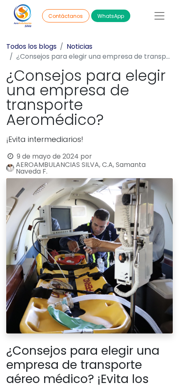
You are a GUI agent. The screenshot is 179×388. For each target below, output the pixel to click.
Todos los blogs (31, 46)
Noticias (79, 46)
